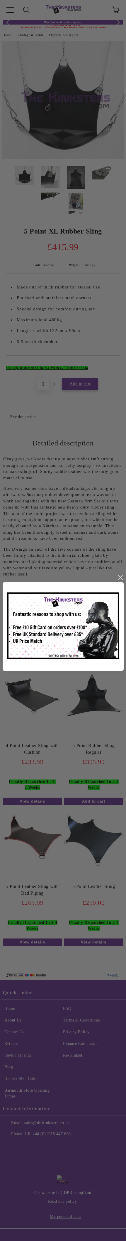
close (120, 577)
